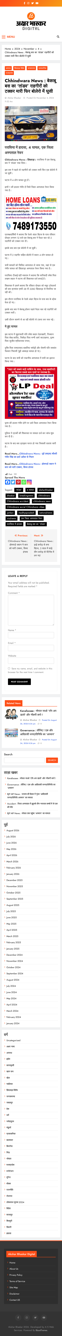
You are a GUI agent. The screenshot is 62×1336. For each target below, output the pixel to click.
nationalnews (45, 512)
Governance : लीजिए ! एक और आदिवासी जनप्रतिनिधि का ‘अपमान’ (37, 732)
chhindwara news (42, 501)
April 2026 (11, 855)
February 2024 (13, 1017)
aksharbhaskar (46, 490)
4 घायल (30, 490)
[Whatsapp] (23, 482)
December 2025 (14, 880)
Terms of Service (17, 1281)
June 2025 (11, 917)
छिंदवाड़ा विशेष (19, 68)
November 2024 (14, 961)
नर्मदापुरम (10, 1121)
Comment (14, 593)
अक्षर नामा (10, 1046)
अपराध (8, 68)
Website (12, 655)
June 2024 (11, 992)
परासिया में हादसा (14, 524)
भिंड (8, 1152)
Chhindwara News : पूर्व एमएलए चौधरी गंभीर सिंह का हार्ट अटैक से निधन (31, 455)
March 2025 (12, 936)
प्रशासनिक (42, 68)
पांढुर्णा (8, 1127)
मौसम (8, 1183)
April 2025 (11, 930)
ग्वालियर (9, 1084)
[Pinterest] (18, 482)
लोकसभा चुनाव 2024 (15, 1202)
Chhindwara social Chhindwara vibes (25, 507)
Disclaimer (14, 1293)
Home (12, 1262)
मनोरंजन (10, 1171)
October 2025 (13, 892)
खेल (8, 1077)
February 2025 (13, 942)
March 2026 (12, 861)
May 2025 (11, 923)
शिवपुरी (9, 1221)
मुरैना (8, 1177)
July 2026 (11, 836)
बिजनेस (9, 1146)
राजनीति (9, 1189)
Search (8, 754)
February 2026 (13, 867)
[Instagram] (29, 482)
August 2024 (12, 979)
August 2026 (12, 830)
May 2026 (11, 849)
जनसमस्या (31, 68)
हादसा (8, 1233)
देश (7, 1109)
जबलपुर (9, 1102)
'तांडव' (19, 490)
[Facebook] (7, 482)
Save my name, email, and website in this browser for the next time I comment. (30, 670)
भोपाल (8, 1158)
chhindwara (44, 495)
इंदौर (8, 1059)
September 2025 (14, 898)
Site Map (13, 1287)
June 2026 (11, 842)
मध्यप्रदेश (9, 73)
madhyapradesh (26, 512)
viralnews (11, 518)
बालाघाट (9, 1140)
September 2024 (14, 973)
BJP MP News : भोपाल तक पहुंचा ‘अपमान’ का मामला (28, 813)
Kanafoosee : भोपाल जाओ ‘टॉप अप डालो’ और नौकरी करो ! (38, 713)
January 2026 (12, 874)
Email (12, 643)
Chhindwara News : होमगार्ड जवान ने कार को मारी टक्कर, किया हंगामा (30, 465)
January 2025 (12, 948)
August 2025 (12, 905)
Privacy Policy (15, 1275)
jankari (10, 512)
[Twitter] (13, 482)
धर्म (7, 1115)
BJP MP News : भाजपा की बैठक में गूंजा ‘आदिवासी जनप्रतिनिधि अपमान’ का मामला (27, 795)
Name (12, 630)
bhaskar (11, 495)
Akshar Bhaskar (14, 97)
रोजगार (9, 1196)
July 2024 (11, 986)
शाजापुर (9, 1214)
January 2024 (12, 1023)
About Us (13, 1268)
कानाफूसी (10, 1065)
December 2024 (14, 955)
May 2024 (11, 998)
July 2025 (11, 911)
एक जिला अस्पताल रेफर (31, 518)
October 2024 (13, 967)
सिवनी (8, 1227)
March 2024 (12, 1011)
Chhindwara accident (17, 501)
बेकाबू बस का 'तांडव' (36, 524)
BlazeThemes (41, 1330)
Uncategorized (13, 1040)
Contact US (14, 1300)
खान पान (10, 1071)
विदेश (8, 1208)
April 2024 (11, 1004)
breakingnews (26, 495)
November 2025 (14, 886)
